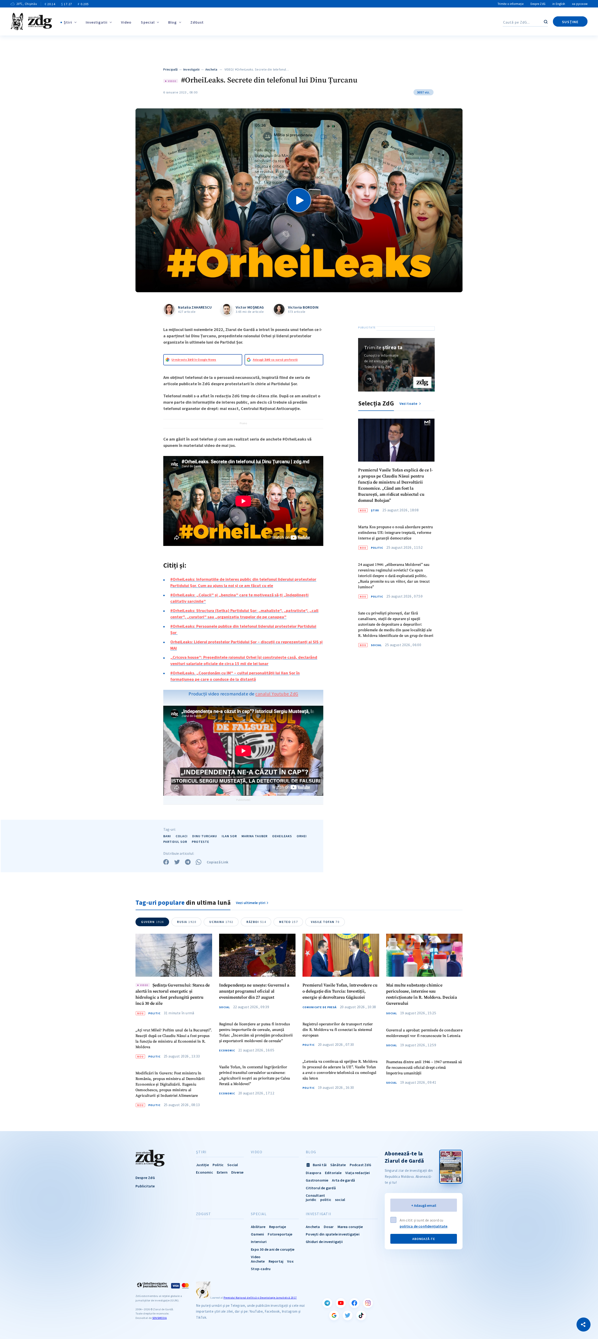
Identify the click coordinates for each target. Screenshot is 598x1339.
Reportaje (277, 1226)
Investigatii (96, 22)
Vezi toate (408, 403)
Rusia (186, 922)
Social (376, 645)
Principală (170, 69)
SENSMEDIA (159, 1318)
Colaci (182, 836)
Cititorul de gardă (321, 1188)
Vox (290, 1261)
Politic (377, 547)
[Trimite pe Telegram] (188, 862)
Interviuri (259, 1241)
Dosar (329, 1226)
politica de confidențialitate (424, 1226)
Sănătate (338, 1164)
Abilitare (258, 1226)
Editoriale (333, 1172)
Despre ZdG (537, 4)
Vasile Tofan (325, 922)
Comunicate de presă (320, 1007)
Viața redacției (357, 1172)
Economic (227, 1050)
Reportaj (276, 1261)
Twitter (347, 1315)
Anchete (258, 1261)
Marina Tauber (254, 836)
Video (126, 22)
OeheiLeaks (282, 836)
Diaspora (313, 1172)
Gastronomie (317, 1180)
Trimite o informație (510, 4)
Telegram (327, 1303)
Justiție (202, 1164)
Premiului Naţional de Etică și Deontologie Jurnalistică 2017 (260, 1297)
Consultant (315, 1195)
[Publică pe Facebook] (166, 862)
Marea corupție (350, 1226)
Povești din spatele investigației (333, 1234)
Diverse (237, 1172)
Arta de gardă (343, 1180)
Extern (222, 1172)
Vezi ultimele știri (251, 903)
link (369, 379)
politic (325, 1199)
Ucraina (221, 922)
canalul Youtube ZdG (276, 694)
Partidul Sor (175, 842)
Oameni (257, 1234)
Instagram (368, 1303)
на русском (579, 4)
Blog (172, 22)
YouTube (341, 1303)
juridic (311, 1199)
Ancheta (211, 69)
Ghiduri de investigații (324, 1241)
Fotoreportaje (280, 1234)
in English (558, 4)
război (256, 922)
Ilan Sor (229, 836)
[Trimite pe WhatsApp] (198, 862)
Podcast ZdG (360, 1164)
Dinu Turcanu (204, 836)
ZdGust (197, 22)
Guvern (152, 922)
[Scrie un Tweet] (177, 862)
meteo (288, 922)
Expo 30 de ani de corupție (272, 1249)
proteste (200, 842)
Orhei (302, 836)
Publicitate (145, 1186)
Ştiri (68, 22)
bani (167, 836)
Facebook (354, 1303)
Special (148, 22)
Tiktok (361, 1315)
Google (334, 1315)
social (340, 1199)
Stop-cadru (261, 1268)
